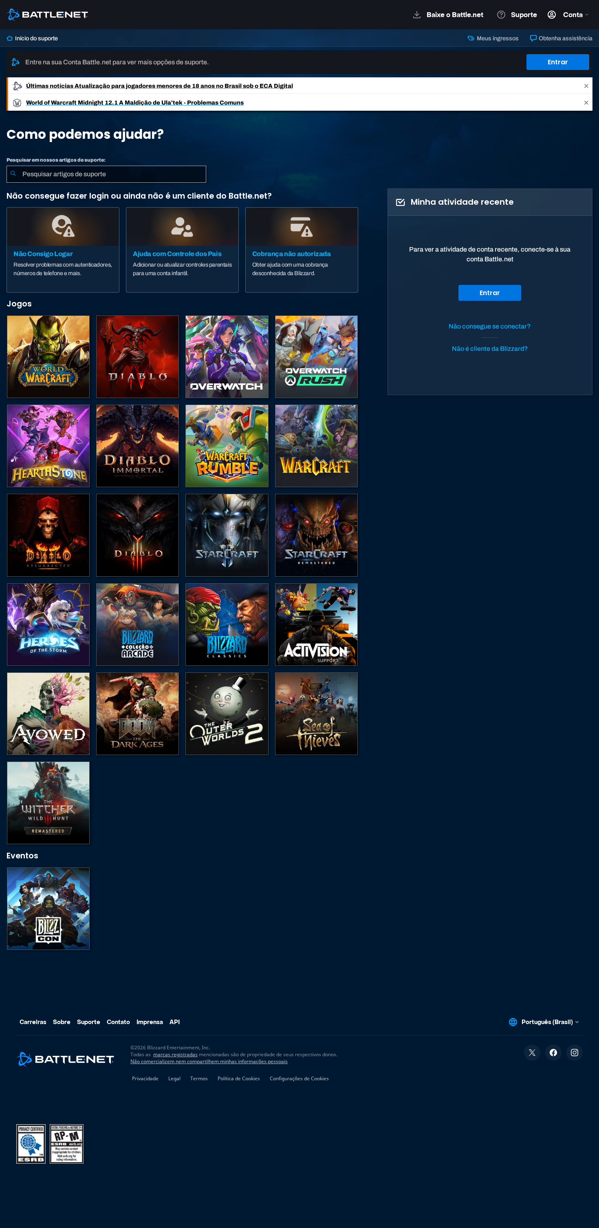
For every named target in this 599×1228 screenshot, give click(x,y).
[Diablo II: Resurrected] (48, 535)
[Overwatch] (227, 356)
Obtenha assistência (564, 38)
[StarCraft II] (227, 535)
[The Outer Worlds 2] (227, 713)
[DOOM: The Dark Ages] (137, 713)
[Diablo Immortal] (137, 446)
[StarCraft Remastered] (316, 535)
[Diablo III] (137, 535)
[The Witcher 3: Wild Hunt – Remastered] (48, 803)
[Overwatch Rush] (316, 356)
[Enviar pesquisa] (13, 174)
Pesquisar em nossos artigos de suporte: (56, 160)
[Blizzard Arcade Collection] (137, 624)
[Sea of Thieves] (316, 713)
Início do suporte (36, 38)
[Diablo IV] (137, 356)
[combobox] (106, 174)
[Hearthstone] (48, 446)
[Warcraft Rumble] (227, 446)
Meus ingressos (497, 38)
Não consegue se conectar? (490, 326)
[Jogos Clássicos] (227, 624)
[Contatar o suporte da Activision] (316, 624)
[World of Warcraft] (48, 356)
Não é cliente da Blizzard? (490, 348)
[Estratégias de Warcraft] (316, 446)
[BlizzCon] (48, 908)
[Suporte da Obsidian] (48, 713)
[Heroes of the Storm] (48, 624)
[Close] (586, 85)
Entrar (558, 62)
